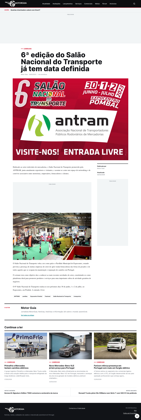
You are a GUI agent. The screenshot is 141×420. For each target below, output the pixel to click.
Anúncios (113, 4)
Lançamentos (68, 4)
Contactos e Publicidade (77, 408)
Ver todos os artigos (27, 315)
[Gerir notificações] (137, 416)
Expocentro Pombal (36, 296)
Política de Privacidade (130, 413)
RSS (135, 410)
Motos (97, 4)
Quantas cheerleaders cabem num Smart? (25, 10)
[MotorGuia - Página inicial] (15, 4)
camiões (24, 296)
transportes (77, 296)
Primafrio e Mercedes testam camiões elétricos (16, 366)
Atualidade (46, 4)
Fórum (104, 4)
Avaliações (56, 4)
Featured (47, 296)
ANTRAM (17, 296)
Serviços (78, 4)
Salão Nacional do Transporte (62, 296)
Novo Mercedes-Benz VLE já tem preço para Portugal (61, 366)
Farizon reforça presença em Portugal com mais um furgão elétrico (112, 366)
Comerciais (88, 4)
